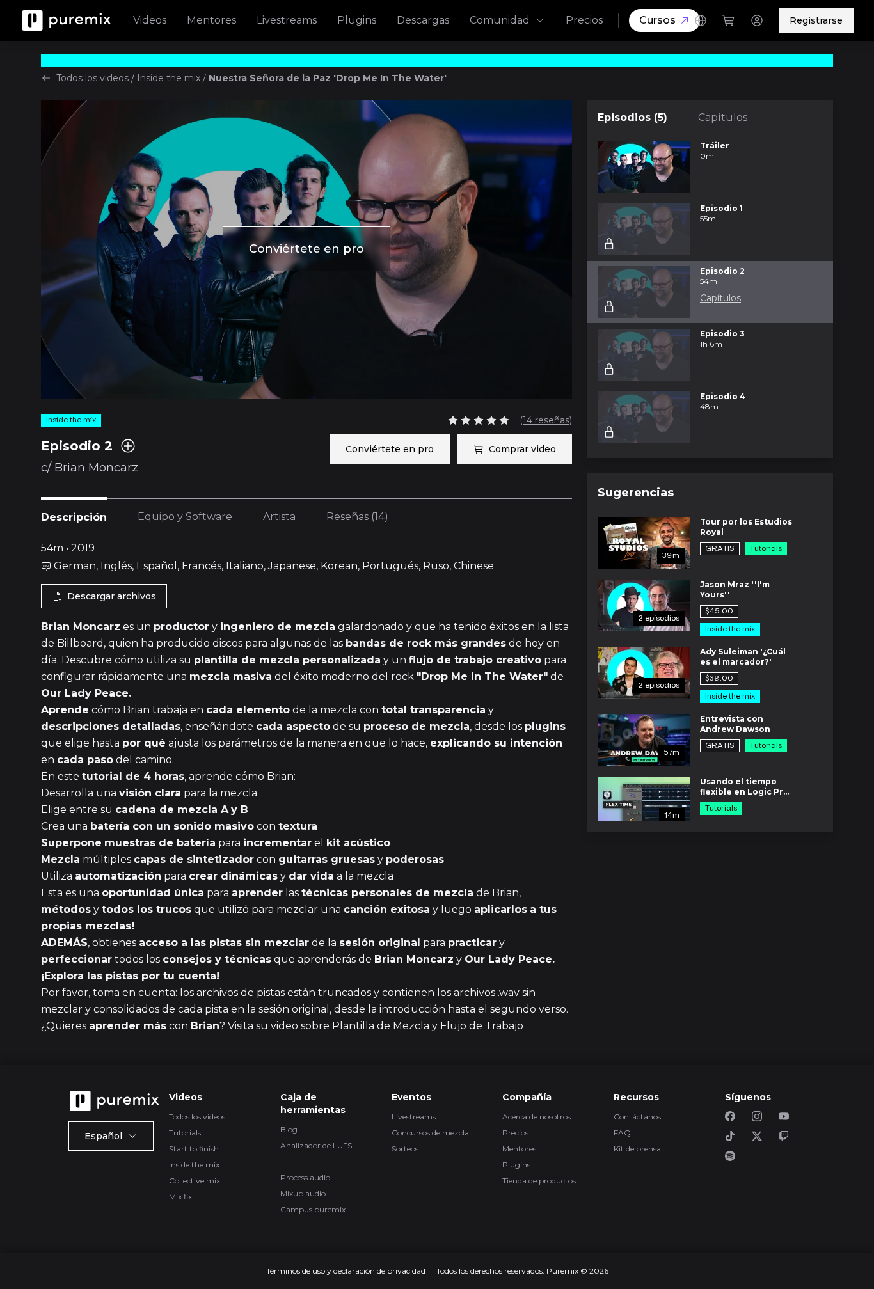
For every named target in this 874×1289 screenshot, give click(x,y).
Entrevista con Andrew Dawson (735, 724)
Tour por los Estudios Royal (746, 527)
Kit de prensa (637, 1148)
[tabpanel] (306, 787)
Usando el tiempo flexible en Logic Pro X (744, 787)
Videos (149, 20)
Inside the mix (168, 78)
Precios (584, 20)
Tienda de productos (539, 1180)
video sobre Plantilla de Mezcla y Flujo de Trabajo (397, 1026)
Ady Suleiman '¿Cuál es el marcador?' (743, 657)
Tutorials (185, 1132)
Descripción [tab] (74, 517)
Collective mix (194, 1180)
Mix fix (180, 1196)
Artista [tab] (279, 516)
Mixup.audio (303, 1193)
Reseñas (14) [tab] (357, 516)
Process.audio (305, 1177)
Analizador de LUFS (316, 1145)
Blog (289, 1129)
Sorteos (405, 1148)
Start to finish (194, 1148)
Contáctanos (637, 1116)
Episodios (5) (632, 117)
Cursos (657, 20)
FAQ (622, 1132)
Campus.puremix (313, 1209)
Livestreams (287, 20)
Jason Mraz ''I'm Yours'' (735, 589)
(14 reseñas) (546, 420)
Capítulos (722, 117)
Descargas (423, 20)
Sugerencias (636, 493)
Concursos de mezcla (430, 1132)
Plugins (356, 20)
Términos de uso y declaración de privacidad (345, 1271)
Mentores (211, 20)
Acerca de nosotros (536, 1116)
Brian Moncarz (96, 468)
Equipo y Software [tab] (185, 516)
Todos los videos (92, 78)
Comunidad (500, 20)
